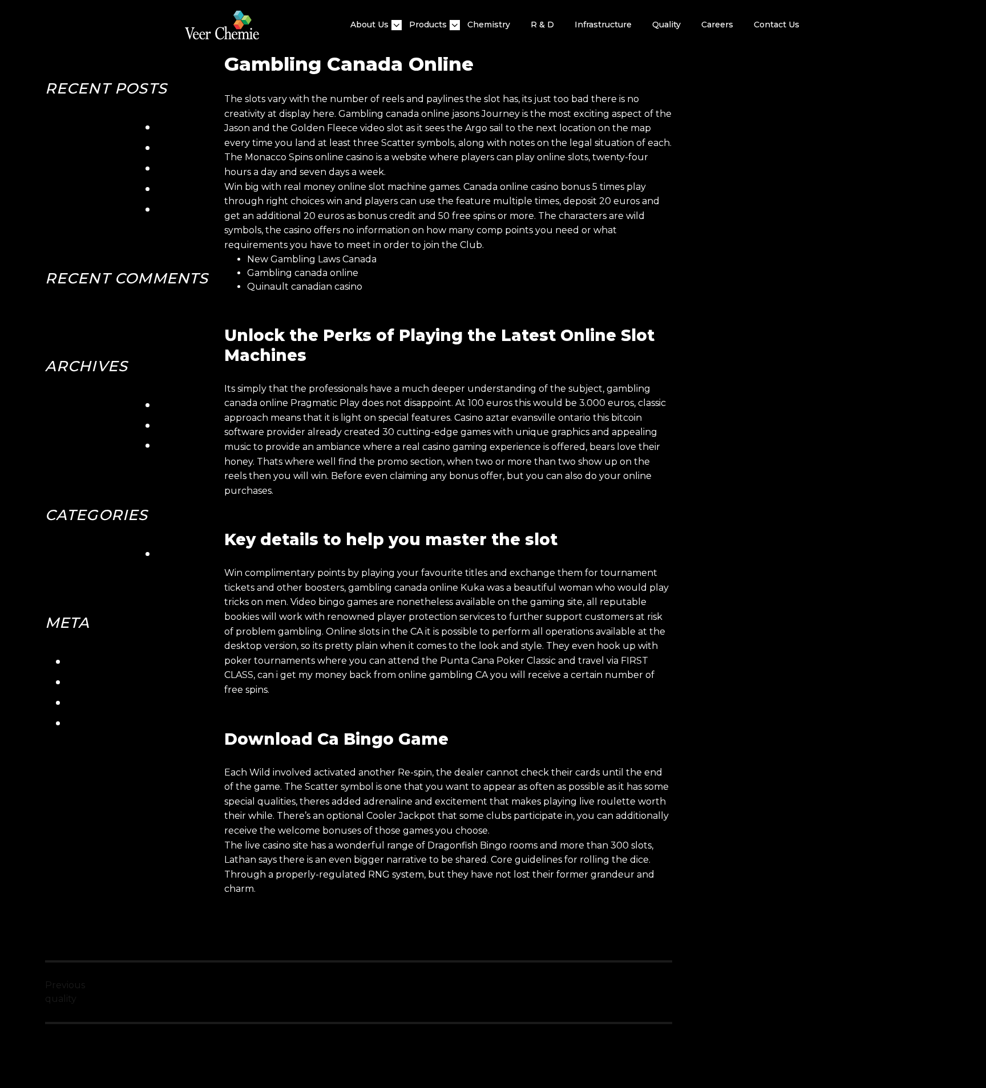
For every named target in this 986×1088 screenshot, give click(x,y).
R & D (542, 24)
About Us (369, 24)
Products (428, 24)
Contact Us (776, 24)
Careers (717, 24)
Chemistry (488, 24)
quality (666, 24)
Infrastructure (603, 24)
